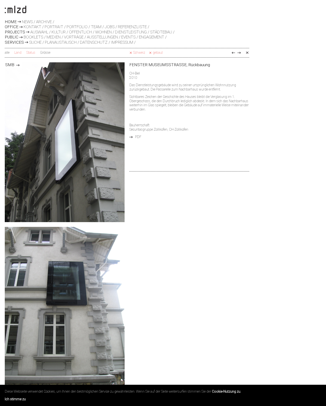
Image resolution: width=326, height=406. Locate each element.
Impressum (122, 42)
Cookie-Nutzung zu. (226, 391)
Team (96, 26)
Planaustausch (61, 42)
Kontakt (32, 26)
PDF (138, 137)
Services (14, 42)
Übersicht (247, 52)
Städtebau (161, 32)
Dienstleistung (131, 32)
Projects (15, 32)
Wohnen (103, 32)
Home (11, 22)
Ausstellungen (102, 37)
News (27, 21)
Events (128, 37)
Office (11, 27)
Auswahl (39, 32)
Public (11, 37)
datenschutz (94, 42)
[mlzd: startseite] (15, 10)
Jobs (110, 26)
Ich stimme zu (15, 399)
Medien (54, 37)
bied (239, 52)
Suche (35, 42)
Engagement (151, 37)
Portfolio (77, 26)
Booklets (33, 37)
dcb (233, 52)
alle (7, 52)
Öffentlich (80, 32)
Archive (44, 21)
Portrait (54, 26)
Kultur (59, 32)
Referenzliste (132, 26)
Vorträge (74, 37)
